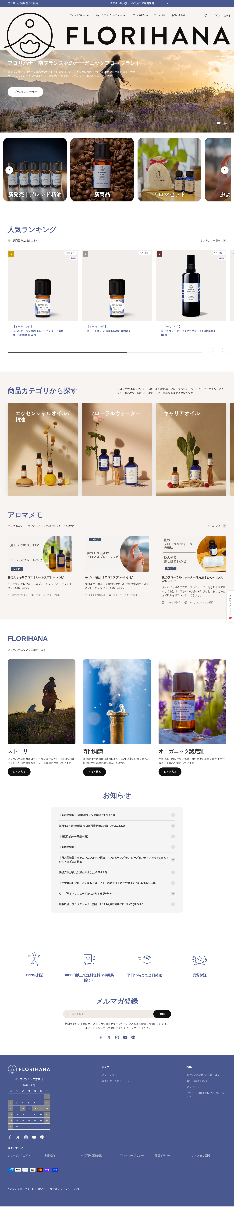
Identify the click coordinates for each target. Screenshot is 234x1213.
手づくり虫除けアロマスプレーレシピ (206, 1094)
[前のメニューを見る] (9, 170)
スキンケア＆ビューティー (108, 15)
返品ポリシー (162, 1155)
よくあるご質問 (201, 1155)
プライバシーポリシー (131, 1155)
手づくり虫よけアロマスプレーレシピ (109, 577)
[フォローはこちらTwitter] (109, 1037)
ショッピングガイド (19, 1155)
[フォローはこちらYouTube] (125, 1037)
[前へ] (97, 3)
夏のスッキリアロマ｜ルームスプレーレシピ (36, 577)
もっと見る (19, 771)
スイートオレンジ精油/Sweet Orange (108, 331)
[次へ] (167, 3)
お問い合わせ (178, 15)
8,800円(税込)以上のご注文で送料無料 (132, 3)
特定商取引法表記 (91, 1155)
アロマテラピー (77, 15)
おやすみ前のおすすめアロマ (203, 1074)
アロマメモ (159, 15)
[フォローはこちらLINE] (133, 1037)
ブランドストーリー (25, 91)
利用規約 (50, 1155)
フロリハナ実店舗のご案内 (23, 3)
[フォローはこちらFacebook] (101, 1037)
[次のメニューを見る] (225, 170)
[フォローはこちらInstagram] (117, 1037)
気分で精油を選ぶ (197, 1081)
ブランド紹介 (138, 15)
